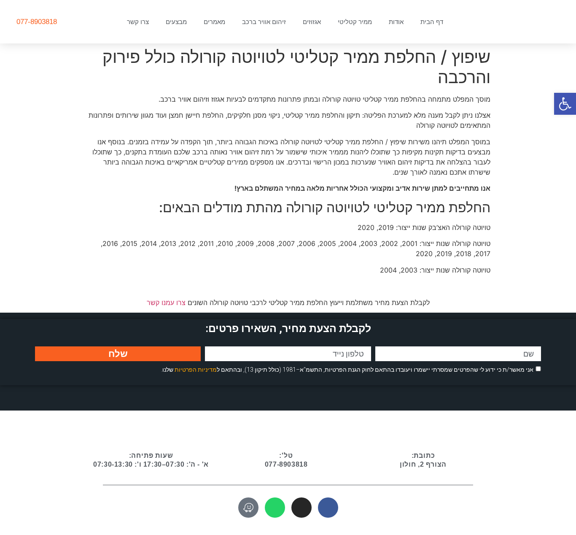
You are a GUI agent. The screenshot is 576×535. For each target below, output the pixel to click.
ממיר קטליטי (355, 21)
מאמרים (214, 21)
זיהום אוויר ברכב (264, 21)
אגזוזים (312, 21)
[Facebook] (328, 507)
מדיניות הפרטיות (196, 369)
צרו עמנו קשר (166, 302)
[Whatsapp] (275, 507)
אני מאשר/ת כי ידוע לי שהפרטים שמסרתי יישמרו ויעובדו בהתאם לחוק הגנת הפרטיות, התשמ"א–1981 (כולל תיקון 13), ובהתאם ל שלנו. (347, 369)
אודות (396, 21)
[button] (565, 104)
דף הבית (431, 21)
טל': (286, 455)
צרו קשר (138, 21)
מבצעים (176, 21)
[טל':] (286, 435)
